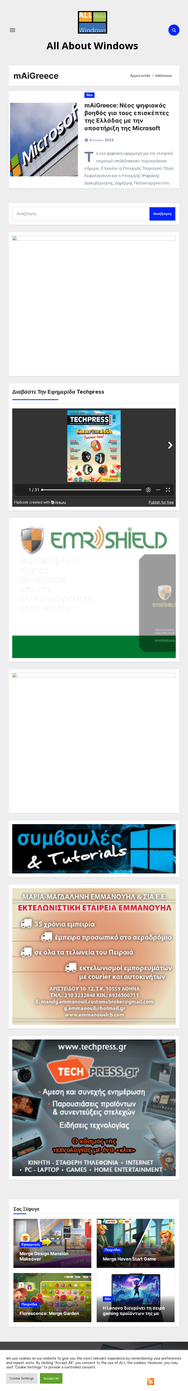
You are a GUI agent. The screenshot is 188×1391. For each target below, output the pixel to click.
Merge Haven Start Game (129, 1258)
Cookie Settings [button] (22, 1378)
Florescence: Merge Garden (49, 1313)
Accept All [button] (51, 1378)
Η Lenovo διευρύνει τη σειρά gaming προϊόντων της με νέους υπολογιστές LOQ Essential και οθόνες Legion (134, 1315)
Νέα (89, 95)
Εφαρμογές (31, 1244)
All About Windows (92, 45)
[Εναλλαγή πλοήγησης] (12, 30)
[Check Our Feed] (150, 1381)
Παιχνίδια (112, 1250)
